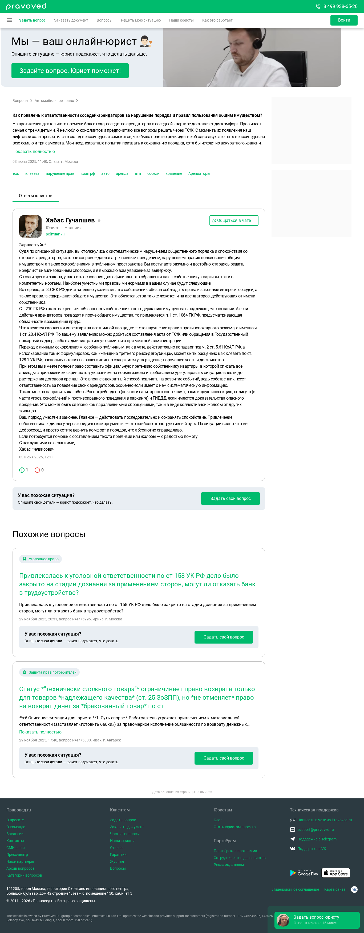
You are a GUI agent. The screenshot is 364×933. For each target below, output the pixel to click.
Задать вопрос (32, 20)
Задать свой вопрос (231, 498)
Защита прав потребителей (52, 672)
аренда (122, 173)
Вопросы (104, 20)
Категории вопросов (24, 875)
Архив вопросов (20, 868)
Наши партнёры (20, 861)
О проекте (15, 820)
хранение (174, 173)
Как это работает (217, 20)
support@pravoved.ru (315, 829)
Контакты (15, 841)
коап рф (88, 173)
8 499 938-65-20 (340, 6)
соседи (153, 173)
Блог (218, 820)
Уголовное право (44, 559)
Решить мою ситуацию (141, 20)
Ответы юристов (35, 195)
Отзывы (117, 847)
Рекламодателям (229, 864)
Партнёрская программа (235, 851)
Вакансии (14, 834)
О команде (15, 827)
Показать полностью (40, 732)
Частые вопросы (125, 834)
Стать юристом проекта (235, 827)
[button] (139, 138)
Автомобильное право (54, 100)
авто (105, 173)
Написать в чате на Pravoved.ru (324, 820)
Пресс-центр (17, 854)
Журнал (117, 861)
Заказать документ (71, 20)
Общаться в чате (234, 220)
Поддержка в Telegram (317, 839)
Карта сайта (335, 889)
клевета (32, 173)
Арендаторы (199, 173)
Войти (344, 20)
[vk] (354, 889)
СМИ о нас (15, 847)
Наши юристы (181, 20)
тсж (16, 173)
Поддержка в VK (311, 849)
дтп (138, 173)
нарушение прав (60, 173)
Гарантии (118, 854)
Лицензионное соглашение (295, 889)
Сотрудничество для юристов (240, 858)
